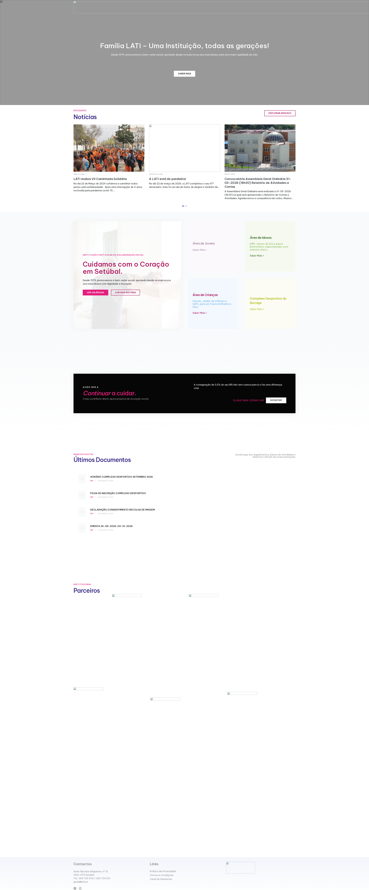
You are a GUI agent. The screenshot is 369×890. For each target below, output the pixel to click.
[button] (183, 206)
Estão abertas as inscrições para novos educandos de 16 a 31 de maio (253, 181)
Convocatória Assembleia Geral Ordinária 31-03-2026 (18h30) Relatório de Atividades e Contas (182, 183)
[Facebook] (75, 888)
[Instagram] (80, 888)
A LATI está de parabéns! (92, 179)
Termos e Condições (161, 875)
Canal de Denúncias (161, 879)
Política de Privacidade (163, 871)
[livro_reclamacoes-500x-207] (260, 868)
